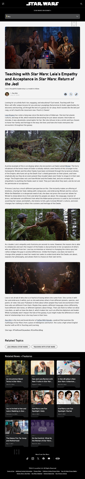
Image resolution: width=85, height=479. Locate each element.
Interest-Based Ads (49, 473)
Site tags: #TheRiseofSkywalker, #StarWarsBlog (24, 330)
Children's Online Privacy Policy (51, 471)
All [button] (9, 16)
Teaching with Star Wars (44, 347)
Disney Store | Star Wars (23, 473)
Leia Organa (10, 115)
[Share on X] (71, 94)
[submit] (81, 3)
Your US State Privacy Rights (69, 471)
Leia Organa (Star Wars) (17, 347)
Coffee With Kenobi (44, 320)
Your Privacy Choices (61, 473)
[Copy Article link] (76, 94)
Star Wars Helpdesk (37, 473)
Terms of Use (10, 471)
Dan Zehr (15, 93)
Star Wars (42, 106)
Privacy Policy (37, 471)
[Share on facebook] (65, 94)
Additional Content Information (24, 471)
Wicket (68, 166)
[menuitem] (3, 3)
